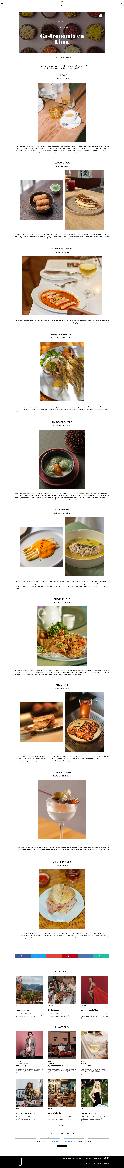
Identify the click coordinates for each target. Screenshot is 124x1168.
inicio (63, 1158)
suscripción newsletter (74, 1158)
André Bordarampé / (60, 57)
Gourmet (62, 21)
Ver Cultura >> (62, 1125)
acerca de (88, 1158)
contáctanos (97, 1158)
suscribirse (62, 1145)
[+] (16, 1017)
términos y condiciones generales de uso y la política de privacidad (63, 1141)
